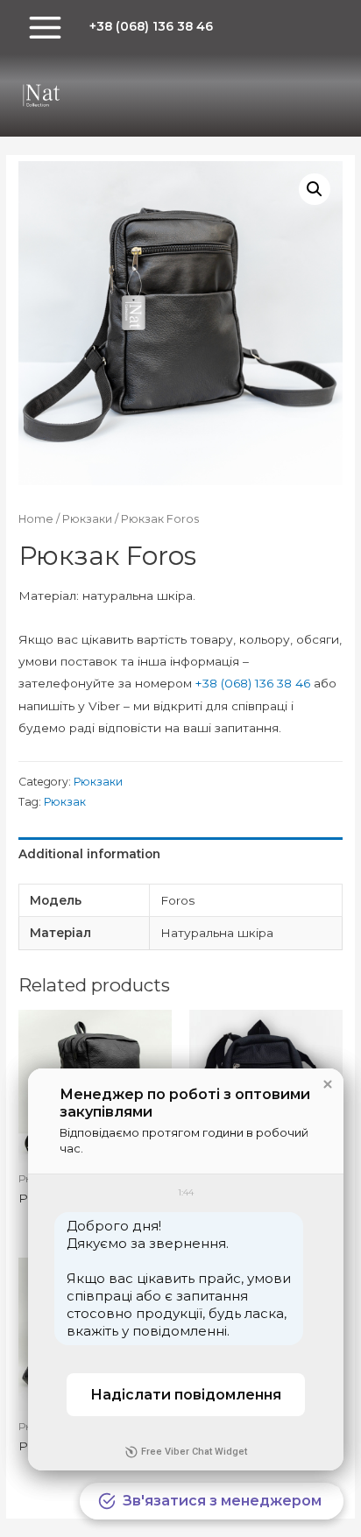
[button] (327, 1084)
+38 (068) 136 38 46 (252, 683)
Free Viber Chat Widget (194, 1451)
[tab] (180, 854)
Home (35, 518)
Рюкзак (65, 801)
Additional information (89, 854)
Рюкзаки (87, 518)
